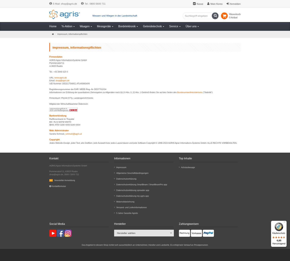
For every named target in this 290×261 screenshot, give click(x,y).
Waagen (85, 26)
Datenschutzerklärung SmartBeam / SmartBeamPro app (141, 184)
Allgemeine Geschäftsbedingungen (132, 173)
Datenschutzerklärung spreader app (132, 190)
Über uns (191, 26)
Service (174, 26)
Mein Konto (216, 4)
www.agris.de (61, 78)
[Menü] (285, 223)
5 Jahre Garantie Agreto (127, 213)
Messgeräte (104, 26)
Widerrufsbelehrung (125, 202)
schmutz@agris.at (73, 134)
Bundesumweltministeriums (189, 92)
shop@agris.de (62, 80)
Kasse (200, 4)
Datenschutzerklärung (126, 179)
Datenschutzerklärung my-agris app (132, 196)
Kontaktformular (58, 186)
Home (53, 26)
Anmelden (235, 4)
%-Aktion (67, 26)
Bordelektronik (127, 26)
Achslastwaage (188, 167)
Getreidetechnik (152, 26)
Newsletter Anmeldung (64, 180)
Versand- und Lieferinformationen (131, 207)
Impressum (121, 167)
